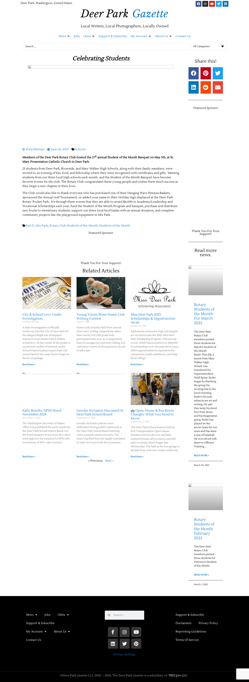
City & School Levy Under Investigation (42, 316)
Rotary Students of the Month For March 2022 (204, 314)
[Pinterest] (136, 644)
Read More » (28, 364)
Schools (80, 149)
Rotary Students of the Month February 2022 (204, 529)
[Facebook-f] (113, 632)
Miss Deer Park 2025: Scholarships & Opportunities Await (153, 318)
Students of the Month (114, 225)
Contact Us (33, 640)
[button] (64, 36)
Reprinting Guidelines (191, 631)
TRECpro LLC (177, 675)
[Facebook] (198, 4)
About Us (60, 631)
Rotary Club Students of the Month (73, 225)
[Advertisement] (88, 246)
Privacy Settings (125, 654)
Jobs (47, 615)
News (30, 615)
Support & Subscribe (40, 623)
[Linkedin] (225, 4)
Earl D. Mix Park (37, 225)
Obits (61, 615)
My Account (34, 631)
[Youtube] (212, 4)
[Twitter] (219, 4)
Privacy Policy (208, 623)
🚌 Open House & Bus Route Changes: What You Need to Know (152, 414)
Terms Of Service (187, 640)
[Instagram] (205, 4)
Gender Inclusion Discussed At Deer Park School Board (100, 412)
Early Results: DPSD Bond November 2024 (41, 412)
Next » (109, 461)
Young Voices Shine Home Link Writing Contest (101, 316)
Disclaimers (183, 623)
